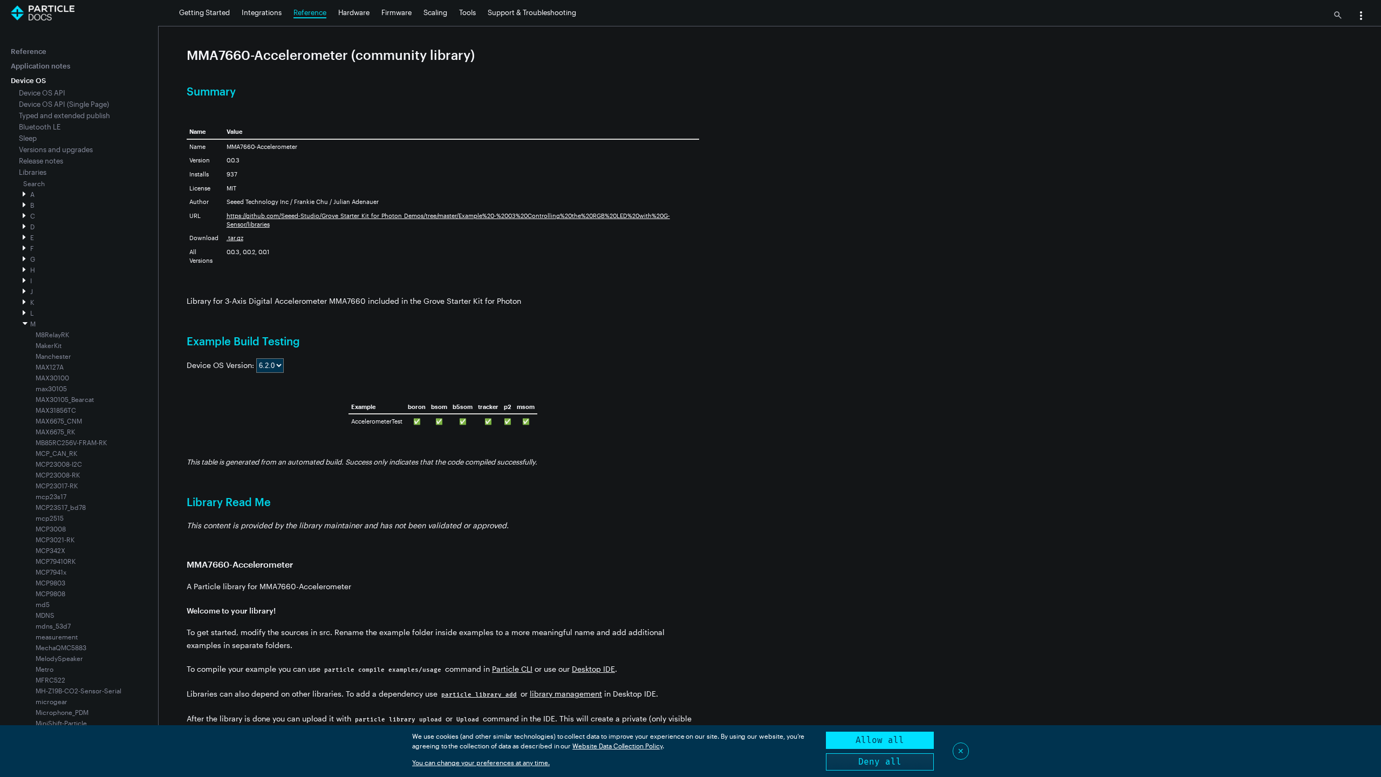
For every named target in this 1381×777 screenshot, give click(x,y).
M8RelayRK (52, 334)
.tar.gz (235, 237)
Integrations (262, 12)
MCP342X (50, 550)
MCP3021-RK (55, 539)
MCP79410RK (56, 561)
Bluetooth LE (39, 126)
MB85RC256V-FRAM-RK (71, 442)
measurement (57, 636)
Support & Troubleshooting (532, 12)
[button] (1361, 16)
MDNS (45, 615)
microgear (51, 701)
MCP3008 (51, 529)
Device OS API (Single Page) (64, 104)
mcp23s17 (51, 496)
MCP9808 (50, 593)
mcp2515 (50, 518)
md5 (43, 604)
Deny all (879, 761)
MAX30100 (52, 377)
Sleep (28, 138)
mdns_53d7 (53, 626)
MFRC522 (50, 680)
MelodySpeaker (59, 658)
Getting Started (204, 12)
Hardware (354, 12)
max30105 (51, 388)
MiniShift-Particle (61, 723)
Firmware (396, 12)
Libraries (32, 172)
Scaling (435, 12)
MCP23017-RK (57, 485)
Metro (44, 669)
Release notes (41, 160)
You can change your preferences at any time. (481, 762)
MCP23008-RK (58, 475)
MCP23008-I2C (59, 464)
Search (34, 183)
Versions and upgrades (56, 149)
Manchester (53, 356)
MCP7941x (51, 572)
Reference (309, 12)
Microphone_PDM (62, 712)
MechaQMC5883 (61, 647)
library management (566, 693)
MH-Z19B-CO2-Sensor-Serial (78, 690)
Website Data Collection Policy (617, 745)
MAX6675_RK (55, 431)
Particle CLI (512, 668)
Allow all (880, 740)
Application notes (40, 66)
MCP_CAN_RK (56, 453)
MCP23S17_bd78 (61, 507)
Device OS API (42, 92)
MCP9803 (50, 583)
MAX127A (50, 367)
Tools (467, 12)
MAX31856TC (56, 410)
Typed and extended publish (64, 115)
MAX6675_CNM (59, 421)
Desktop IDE (593, 668)
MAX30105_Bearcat (65, 399)
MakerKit (48, 345)
